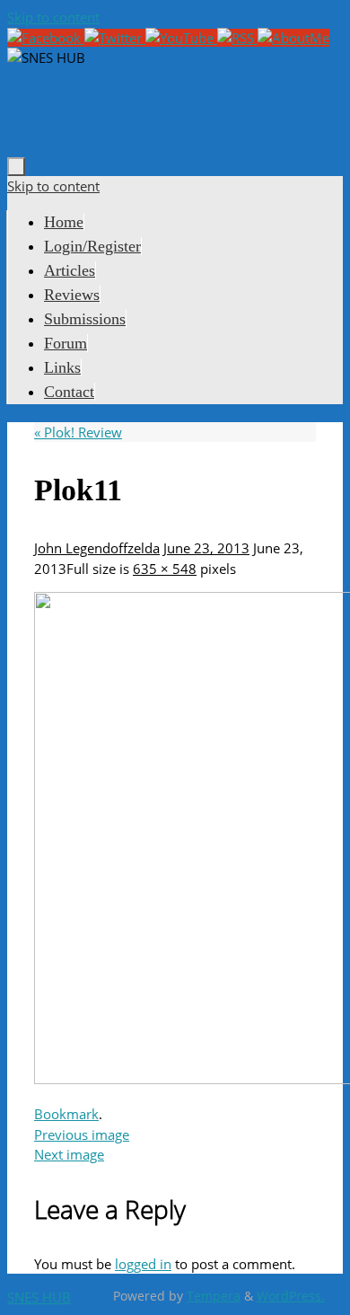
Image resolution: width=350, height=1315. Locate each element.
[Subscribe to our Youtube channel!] (181, 38)
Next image (69, 1154)
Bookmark (66, 1114)
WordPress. (291, 1296)
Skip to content (53, 17)
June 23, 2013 (206, 548)
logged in (143, 1264)
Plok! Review (78, 432)
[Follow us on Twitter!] (114, 38)
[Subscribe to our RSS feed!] (237, 38)
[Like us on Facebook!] (45, 38)
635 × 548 (165, 569)
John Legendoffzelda (97, 548)
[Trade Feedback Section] (293, 38)
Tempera (214, 1296)
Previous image (81, 1134)
